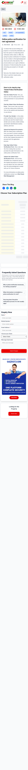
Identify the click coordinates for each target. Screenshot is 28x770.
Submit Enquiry (14, 351)
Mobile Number (6, 321)
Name (3, 315)
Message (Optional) (7, 340)
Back (3, 9)
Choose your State (6, 333)
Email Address (5, 327)
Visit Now (14, 397)
